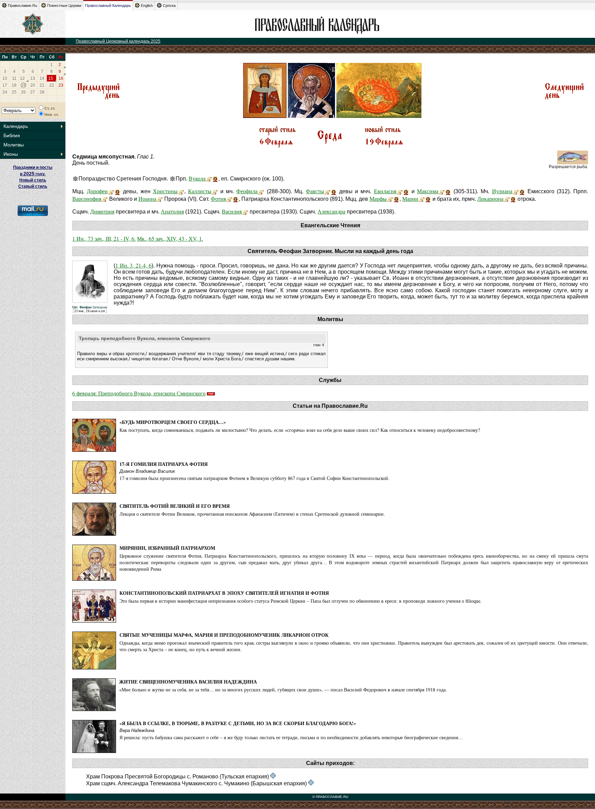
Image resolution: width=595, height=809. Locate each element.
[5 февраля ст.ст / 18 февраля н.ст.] (98, 98)
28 (42, 92)
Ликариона (490, 198)
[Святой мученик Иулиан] (515, 191)
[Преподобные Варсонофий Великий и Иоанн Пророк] (159, 198)
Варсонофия (86, 198)
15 (50, 78)
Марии (410, 198)
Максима (427, 191)
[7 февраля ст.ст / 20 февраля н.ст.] (564, 98)
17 (4, 85)
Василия (232, 211)
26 (23, 92)
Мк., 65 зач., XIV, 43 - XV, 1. (170, 238)
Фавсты (315, 191)
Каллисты (199, 191)
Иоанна (147, 198)
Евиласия (385, 191)
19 (23, 85)
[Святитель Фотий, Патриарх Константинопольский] (229, 198)
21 (42, 85)
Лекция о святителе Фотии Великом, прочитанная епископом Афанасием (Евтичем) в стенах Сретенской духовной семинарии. (252, 514)
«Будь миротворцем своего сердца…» (172, 422)
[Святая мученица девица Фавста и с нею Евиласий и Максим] (327, 191)
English (147, 5)
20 (32, 85)
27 (32, 92)
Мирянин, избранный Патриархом (167, 547)
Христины (165, 191)
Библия (11, 135)
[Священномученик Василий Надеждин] (245, 211)
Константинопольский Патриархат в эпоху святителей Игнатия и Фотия (224, 593)
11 (14, 78)
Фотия (218, 198)
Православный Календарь (108, 5)
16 (61, 78)
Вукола (197, 178)
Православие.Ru (22, 5)
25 (14, 92)
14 (42, 78)
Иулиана (502, 191)
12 (22, 78)
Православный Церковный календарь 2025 (118, 41)
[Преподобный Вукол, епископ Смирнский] (209, 178)
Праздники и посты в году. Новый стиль (32, 174)
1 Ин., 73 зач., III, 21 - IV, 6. (104, 238)
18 (14, 85)
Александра (331, 211)
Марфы (378, 198)
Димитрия (102, 211)
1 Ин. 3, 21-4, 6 (133, 265)
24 (4, 92)
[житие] (104, 198)
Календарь (15, 126)
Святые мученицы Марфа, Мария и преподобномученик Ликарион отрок (223, 634)
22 (51, 85)
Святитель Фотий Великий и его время (174, 506)
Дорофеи (97, 191)
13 (32, 78)
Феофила (247, 191)
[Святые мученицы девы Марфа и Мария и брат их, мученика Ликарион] (390, 198)
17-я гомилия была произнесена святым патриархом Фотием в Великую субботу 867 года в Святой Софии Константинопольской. (254, 478)
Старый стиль (32, 186)
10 (4, 78)
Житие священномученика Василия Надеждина (188, 681)
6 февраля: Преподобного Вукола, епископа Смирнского (139, 393)
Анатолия (172, 211)
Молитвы (13, 144)
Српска (169, 5)
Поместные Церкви (64, 5)
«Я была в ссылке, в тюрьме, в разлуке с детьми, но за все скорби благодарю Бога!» (237, 723)
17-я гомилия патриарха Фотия (163, 464)
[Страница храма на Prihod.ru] (273, 776)
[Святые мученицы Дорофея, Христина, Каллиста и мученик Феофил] (111, 191)
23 (61, 85)
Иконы (10, 154)
